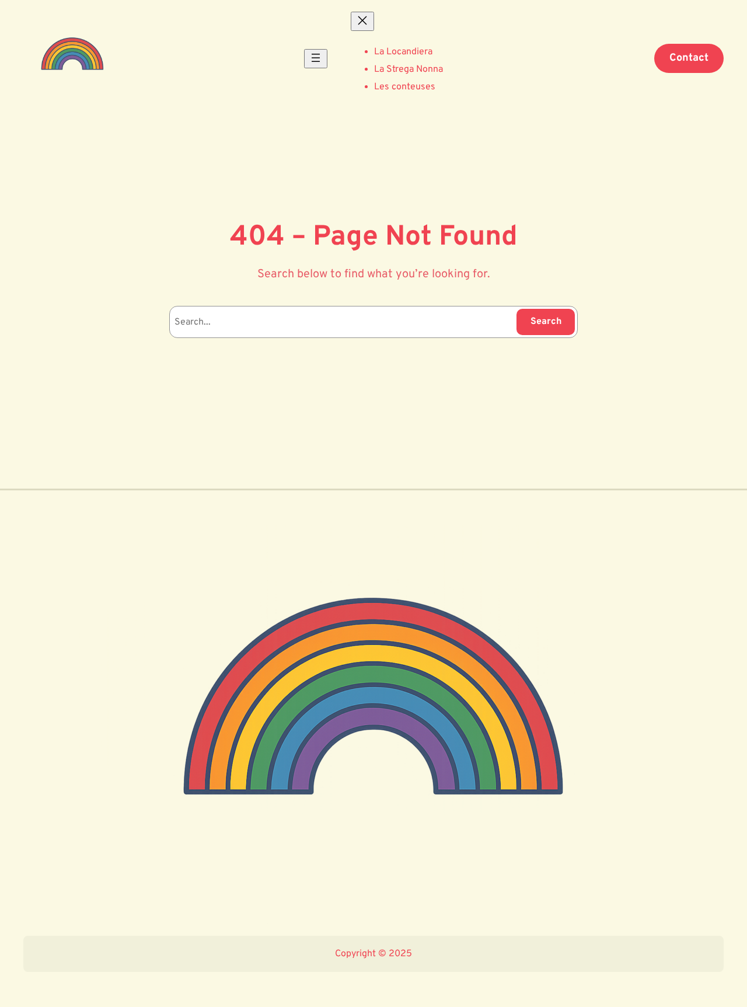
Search (545, 321)
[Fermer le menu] (362, 21)
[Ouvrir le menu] (315, 58)
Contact (688, 58)
